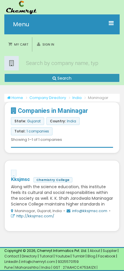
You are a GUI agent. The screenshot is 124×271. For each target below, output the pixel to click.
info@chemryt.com (38, 261)
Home (17, 97)
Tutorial (46, 256)
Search (64, 78)
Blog (91, 256)
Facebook (106, 256)
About (95, 250)
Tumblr (78, 256)
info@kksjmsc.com (89, 211)
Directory (30, 256)
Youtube (62, 256)
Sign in (48, 44)
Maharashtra (27, 267)
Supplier (110, 250)
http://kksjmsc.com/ (35, 216)
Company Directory (47, 97)
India (77, 97)
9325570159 (68, 261)
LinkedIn (11, 261)
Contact (12, 256)
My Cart (21, 44)
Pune (9, 267)
